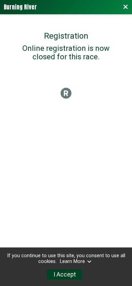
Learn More (72, 261)
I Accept (64, 274)
